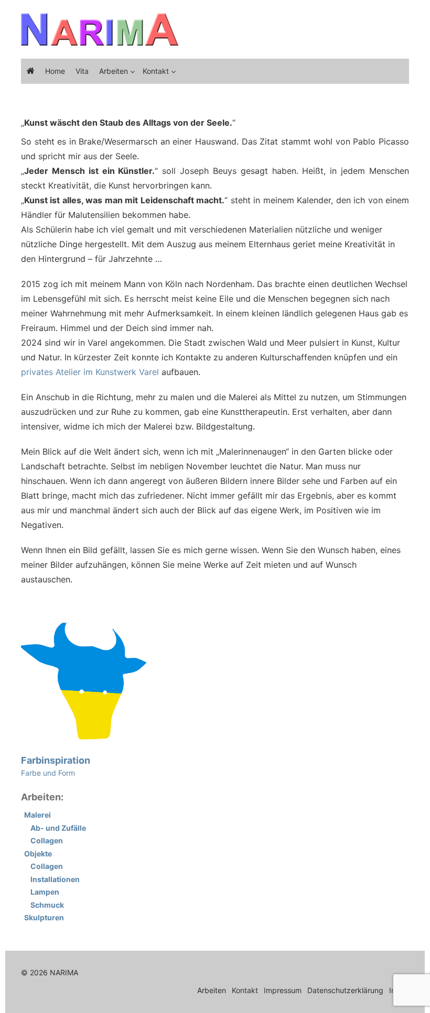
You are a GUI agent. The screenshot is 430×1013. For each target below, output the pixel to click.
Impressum (283, 990)
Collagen (46, 840)
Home (55, 71)
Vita (82, 71)
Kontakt (156, 71)
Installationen (55, 879)
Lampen (44, 891)
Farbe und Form (55, 766)
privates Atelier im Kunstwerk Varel (90, 372)
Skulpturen (44, 917)
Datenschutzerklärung (345, 990)
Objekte (38, 853)
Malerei (37, 814)
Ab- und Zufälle (58, 827)
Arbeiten (113, 71)
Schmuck (47, 904)
